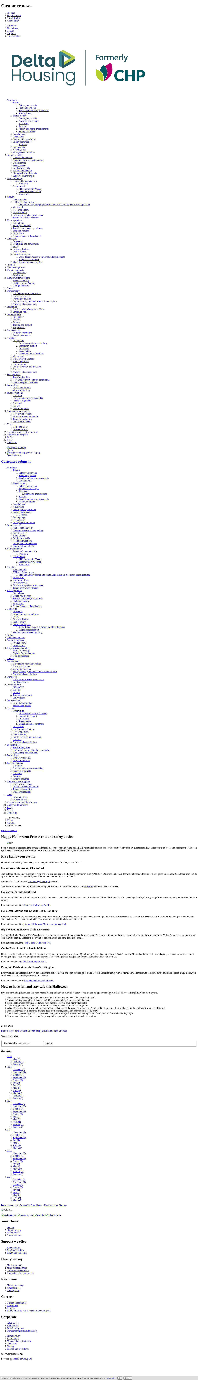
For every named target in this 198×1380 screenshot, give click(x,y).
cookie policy (111, 1378)
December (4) (19, 1179)
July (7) (16, 1082)
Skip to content (14, 15)
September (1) (19, 1158)
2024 (9, 1101)
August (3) (18, 1114)
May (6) (16, 1195)
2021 (9, 1176)
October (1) (18, 1135)
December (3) (19, 1069)
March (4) (17, 1169)
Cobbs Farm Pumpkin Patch (33, 961)
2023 (9, 1129)
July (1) (16, 1140)
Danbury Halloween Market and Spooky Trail (45, 924)
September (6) (19, 1137)
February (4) (18, 1061)
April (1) (17, 1122)
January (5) (18, 1064)
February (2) (18, 1171)
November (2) (19, 1153)
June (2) (16, 1192)
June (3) (16, 1085)
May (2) (16, 1119)
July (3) (16, 1163)
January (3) (18, 1174)
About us (11, 823)
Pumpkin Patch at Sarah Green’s (38, 980)
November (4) (19, 1072)
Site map (11, 13)
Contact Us (25, 1031)
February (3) (18, 1124)
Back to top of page (10, 1031)
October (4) (18, 1184)
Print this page (37, 1031)
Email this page (51, 1031)
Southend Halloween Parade (37, 905)
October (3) (18, 1109)
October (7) (18, 1075)
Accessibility (13, 20)
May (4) (16, 1166)
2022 (9, 1150)
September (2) (19, 1111)
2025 (9, 1067)
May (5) (16, 1088)
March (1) (17, 1148)
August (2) (18, 1080)
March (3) (17, 1093)
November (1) (19, 1132)
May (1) (16, 1059)
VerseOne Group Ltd (22, 1358)
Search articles (10, 1043)
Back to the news (9, 830)
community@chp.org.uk (39, 881)
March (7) (17, 1200)
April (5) (17, 1197)
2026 (9, 1056)
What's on (88, 886)
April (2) (17, 1090)
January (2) (18, 1098)
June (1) (16, 1143)
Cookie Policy (13, 18)
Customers (16, 461)
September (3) (19, 1077)
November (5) (19, 1106)
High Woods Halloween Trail (37, 942)
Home (10, 820)
